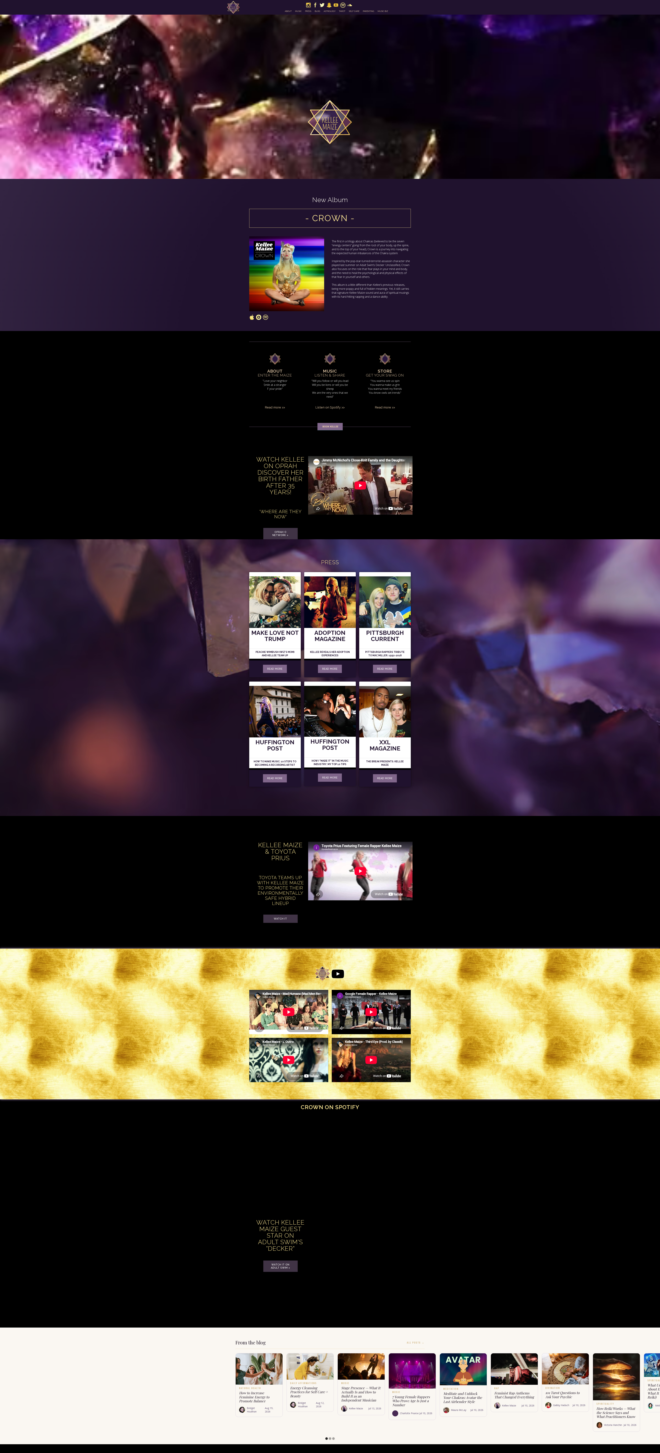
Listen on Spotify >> (330, 407)
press (308, 11)
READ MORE (385, 668)
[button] (326, 1438)
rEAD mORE (275, 668)
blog (317, 11)
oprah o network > (280, 534)
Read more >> (275, 407)
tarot (342, 11)
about (288, 11)
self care (354, 11)
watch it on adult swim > (280, 1266)
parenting (368, 11)
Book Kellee (330, 426)
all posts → (416, 1342)
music (298, 11)
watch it (280, 918)
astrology (330, 11)
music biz (383, 11)
